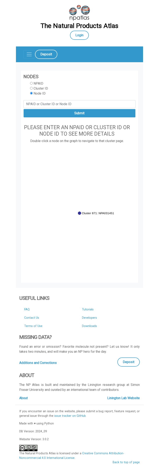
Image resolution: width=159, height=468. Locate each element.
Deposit (46, 54)
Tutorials (88, 309)
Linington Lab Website (123, 398)
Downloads (89, 326)
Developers (89, 318)
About (23, 398)
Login (79, 35)
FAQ (27, 309)
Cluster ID (40, 88)
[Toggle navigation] (29, 54)
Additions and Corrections (38, 363)
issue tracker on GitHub (70, 416)
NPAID (38, 83)
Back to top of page (126, 462)
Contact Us (31, 318)
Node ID (39, 93)
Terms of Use (33, 326)
